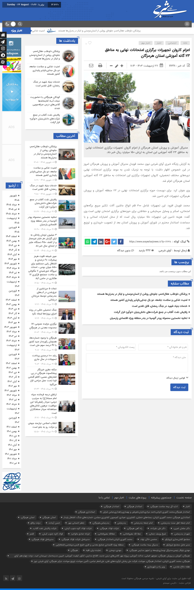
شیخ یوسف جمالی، (157, 534)
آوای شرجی (165, 250)
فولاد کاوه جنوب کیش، (52, 534)
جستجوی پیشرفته (161, 498)
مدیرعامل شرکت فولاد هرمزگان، (75, 539)
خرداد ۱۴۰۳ (11, 341)
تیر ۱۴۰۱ (13, 463)
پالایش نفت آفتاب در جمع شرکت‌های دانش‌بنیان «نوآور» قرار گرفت (150, 312)
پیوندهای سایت (137, 498)
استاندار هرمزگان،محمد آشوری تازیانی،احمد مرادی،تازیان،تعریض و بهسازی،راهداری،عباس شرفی (146, 512)
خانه (185, 43)
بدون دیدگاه (124, 250)
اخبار (159, 43)
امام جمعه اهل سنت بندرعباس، (175, 523)
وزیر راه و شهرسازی (156, 566)
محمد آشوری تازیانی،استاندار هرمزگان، (115, 539)
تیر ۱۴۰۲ (13, 400)
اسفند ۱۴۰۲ (11, 363)
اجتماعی (172, 43)
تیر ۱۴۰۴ (13, 273)
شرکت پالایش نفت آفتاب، (44, 528)
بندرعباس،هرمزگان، (100, 523)
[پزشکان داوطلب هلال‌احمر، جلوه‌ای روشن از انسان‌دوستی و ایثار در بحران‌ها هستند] (51, 56)
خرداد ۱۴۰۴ (11, 277)
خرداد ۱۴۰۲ (11, 404)
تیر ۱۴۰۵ (13, 209)
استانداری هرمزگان (86, 512)
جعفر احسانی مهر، (76, 523)
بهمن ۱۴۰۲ (11, 368)
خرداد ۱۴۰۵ (11, 214)
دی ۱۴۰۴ (13, 245)
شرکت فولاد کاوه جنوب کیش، (78, 528)
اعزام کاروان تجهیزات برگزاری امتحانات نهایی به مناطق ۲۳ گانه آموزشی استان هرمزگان (147, 53)
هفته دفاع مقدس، (181, 566)
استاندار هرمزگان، (111, 506)
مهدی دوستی (115, 550)
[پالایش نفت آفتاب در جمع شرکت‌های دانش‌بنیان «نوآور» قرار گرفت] (51, 119)
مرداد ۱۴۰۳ (11, 332)
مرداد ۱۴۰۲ (12, 395)
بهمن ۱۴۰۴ (11, 241)
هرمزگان (74, 550)
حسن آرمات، (54, 523)
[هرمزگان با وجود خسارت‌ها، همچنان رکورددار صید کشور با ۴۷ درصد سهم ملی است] (51, 344)
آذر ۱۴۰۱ (13, 440)
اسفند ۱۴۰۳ (11, 300)
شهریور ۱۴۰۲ (10, 391)
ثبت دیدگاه (179, 387)
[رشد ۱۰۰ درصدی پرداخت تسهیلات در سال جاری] (51, 360)
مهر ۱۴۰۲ (12, 386)
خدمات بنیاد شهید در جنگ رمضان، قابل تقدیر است (159, 306)
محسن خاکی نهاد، (148, 539)
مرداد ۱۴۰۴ (12, 268)
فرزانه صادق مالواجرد (80, 534)
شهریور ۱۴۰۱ (11, 454)
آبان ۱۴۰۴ (12, 255)
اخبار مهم (145, 43)
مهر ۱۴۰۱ (13, 450)
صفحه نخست (184, 498)
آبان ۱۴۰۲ (12, 382)
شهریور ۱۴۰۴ (10, 264)
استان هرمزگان (49, 517)
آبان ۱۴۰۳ (12, 318)
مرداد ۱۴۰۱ (12, 459)
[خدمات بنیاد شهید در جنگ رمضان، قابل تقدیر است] (51, 86)
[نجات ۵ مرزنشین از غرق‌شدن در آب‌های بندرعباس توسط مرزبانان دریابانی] (51, 296)
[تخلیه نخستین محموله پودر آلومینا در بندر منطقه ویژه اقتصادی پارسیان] (51, 223)
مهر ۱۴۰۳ (12, 323)
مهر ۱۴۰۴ (12, 259)
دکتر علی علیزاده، (157, 528)
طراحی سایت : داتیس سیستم (177, 583)
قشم (32, 534)
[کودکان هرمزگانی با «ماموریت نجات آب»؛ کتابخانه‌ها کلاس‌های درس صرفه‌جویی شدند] (51, 103)
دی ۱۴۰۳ (12, 309)
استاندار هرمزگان (134, 506)
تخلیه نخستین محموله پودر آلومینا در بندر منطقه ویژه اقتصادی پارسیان (148, 318)
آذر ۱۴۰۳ (13, 313)
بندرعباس (121, 523)
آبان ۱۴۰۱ (12, 445)
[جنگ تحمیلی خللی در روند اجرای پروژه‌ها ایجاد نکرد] (51, 314)
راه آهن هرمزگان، (134, 528)
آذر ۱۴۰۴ (13, 250)
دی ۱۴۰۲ (13, 372)
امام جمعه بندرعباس (143, 523)
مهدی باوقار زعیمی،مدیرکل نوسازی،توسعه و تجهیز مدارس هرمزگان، (159, 550)
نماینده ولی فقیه (93, 550)
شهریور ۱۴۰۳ (10, 327)
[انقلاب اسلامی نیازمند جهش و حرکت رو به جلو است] (51, 427)
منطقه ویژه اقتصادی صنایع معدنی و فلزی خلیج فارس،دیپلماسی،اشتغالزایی (90, 545)
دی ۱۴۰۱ (13, 436)
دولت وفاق (36, 523)
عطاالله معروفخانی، (106, 534)
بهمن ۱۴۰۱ (12, 431)
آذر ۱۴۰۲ (13, 377)
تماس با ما (104, 498)
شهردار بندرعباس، (182, 534)
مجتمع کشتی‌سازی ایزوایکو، (177, 539)
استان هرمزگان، (27, 517)
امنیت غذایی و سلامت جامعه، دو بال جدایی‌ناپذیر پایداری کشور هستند (148, 300)
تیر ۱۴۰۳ (13, 336)
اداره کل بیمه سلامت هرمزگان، (164, 506)
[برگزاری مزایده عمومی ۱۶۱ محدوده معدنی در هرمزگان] (51, 328)
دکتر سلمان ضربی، (181, 528)
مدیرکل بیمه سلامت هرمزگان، (144, 545)
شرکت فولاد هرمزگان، (109, 528)
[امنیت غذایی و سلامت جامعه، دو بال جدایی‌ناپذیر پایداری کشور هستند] (51, 71)
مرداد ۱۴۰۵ (11, 205)
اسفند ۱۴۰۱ (11, 427)
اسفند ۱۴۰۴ (11, 236)
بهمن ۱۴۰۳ (11, 304)
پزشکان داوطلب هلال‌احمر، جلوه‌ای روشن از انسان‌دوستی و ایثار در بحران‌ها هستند (117, 31)
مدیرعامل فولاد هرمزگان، (42, 539)
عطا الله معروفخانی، (132, 534)
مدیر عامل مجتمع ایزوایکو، (178, 545)
